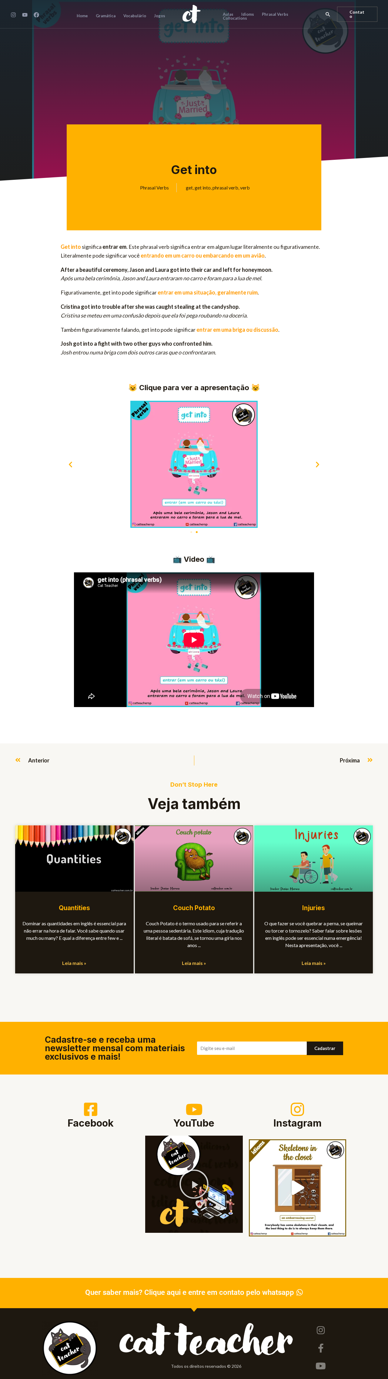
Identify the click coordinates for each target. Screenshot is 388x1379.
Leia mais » (74, 963)
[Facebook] (36, 15)
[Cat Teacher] (191, 13)
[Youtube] (321, 1366)
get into (203, 187)
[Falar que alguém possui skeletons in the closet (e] (297, 1187)
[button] (328, 14)
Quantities (74, 908)
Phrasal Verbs (154, 187)
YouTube (193, 1123)
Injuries (313, 908)
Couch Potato (194, 908)
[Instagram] (13, 15)
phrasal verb (225, 187)
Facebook (91, 1123)
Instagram (297, 1123)
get (189, 187)
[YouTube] (25, 15)
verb (245, 187)
